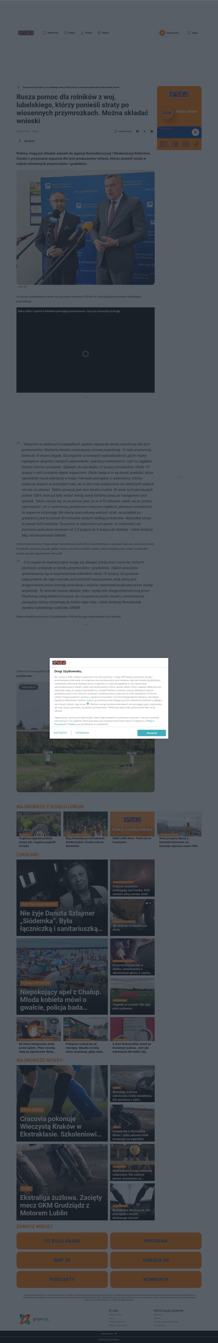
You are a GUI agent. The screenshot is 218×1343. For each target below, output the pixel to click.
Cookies (72, 724)
